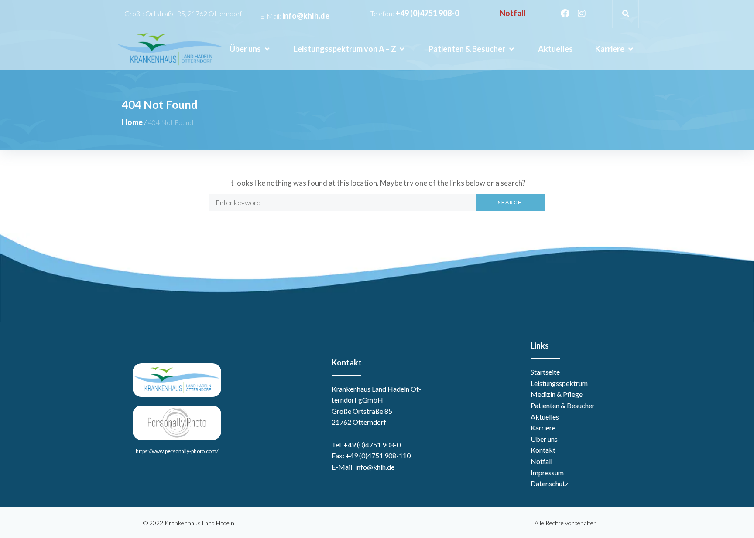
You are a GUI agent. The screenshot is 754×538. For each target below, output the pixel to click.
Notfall (513, 13)
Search (510, 202)
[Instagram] (581, 13)
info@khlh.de (305, 15)
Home (132, 122)
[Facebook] (565, 13)
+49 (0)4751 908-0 (427, 13)
